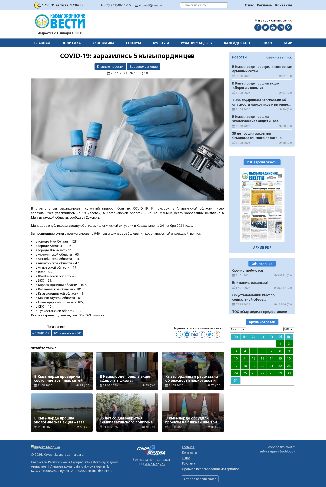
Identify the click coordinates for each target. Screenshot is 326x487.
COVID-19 (42, 333)
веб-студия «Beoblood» (277, 451)
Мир (288, 43)
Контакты (283, 5)
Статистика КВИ (68, 333)
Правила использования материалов (210, 469)
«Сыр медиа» (155, 464)
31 (236, 380)
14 (271, 358)
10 (236, 358)
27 (262, 373)
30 (289, 373)
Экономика (103, 43)
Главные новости (110, 66)
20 (262, 365)
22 (280, 365)
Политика (71, 43)
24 (236, 373)
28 (271, 373)
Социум (133, 43)
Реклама (264, 5)
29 (280, 373)
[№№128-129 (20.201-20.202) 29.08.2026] (262, 205)
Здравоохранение (143, 66)
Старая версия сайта (200, 479)
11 (245, 358)
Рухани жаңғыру (196, 43)
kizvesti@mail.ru (150, 5)
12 (253, 358)
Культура (161, 43)
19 (253, 365)
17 (236, 365)
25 (245, 373)
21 (271, 365)
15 (280, 358)
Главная (42, 43)
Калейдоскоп (237, 43)
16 (289, 358)
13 (262, 358)
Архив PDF (262, 247)
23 (289, 365)
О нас (249, 5)
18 (245, 365)
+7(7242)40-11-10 (117, 5)
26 (253, 373)
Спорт (267, 43)
